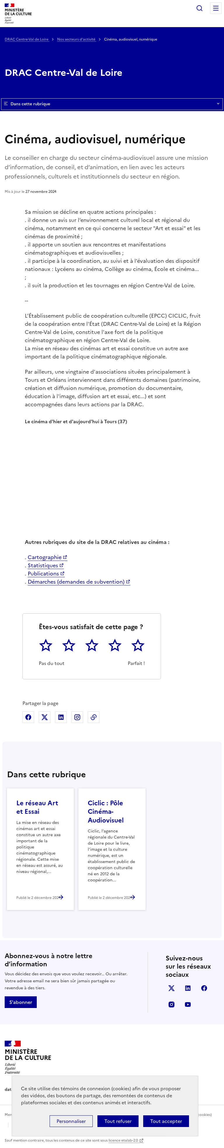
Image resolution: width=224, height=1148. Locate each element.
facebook (204, 988)
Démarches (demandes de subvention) (76, 582)
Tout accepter (166, 1121)
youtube (188, 1004)
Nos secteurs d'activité (76, 39)
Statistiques (43, 565)
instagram (171, 1004)
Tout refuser (118, 1121)
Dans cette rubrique (30, 104)
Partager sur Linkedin (61, 717)
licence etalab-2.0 (123, 1140)
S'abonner (20, 1002)
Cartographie (45, 557)
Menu (216, 8)
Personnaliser (71, 1121)
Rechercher (199, 8)
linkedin (188, 988)
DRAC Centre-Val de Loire (27, 39)
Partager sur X (44, 717)
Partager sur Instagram (77, 717)
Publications (43, 574)
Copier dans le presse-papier (93, 717)
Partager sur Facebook (28, 717)
